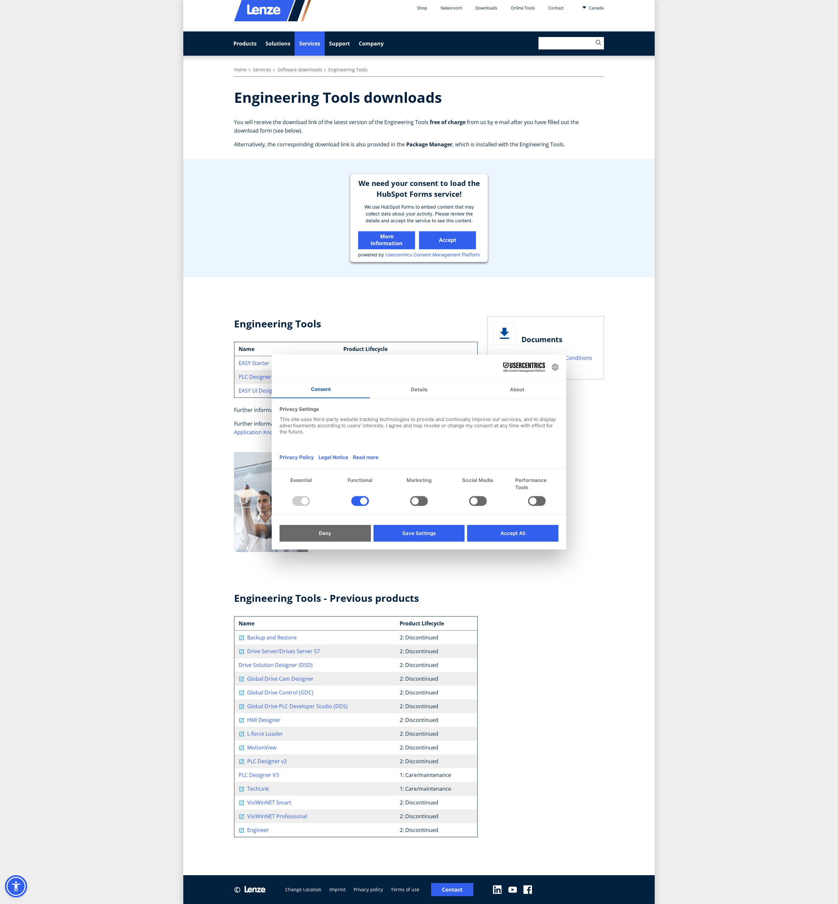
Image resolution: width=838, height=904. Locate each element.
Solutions (277, 43)
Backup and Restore (272, 637)
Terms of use (405, 889)
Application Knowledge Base (268, 432)
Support (339, 43)
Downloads (486, 8)
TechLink (258, 788)
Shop (422, 8)
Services (309, 43)
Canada (596, 8)
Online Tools (523, 8)
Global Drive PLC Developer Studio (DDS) (297, 706)
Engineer (258, 830)
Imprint (337, 889)
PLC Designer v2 (267, 761)
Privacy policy (368, 889)
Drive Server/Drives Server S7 (283, 651)
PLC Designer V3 (259, 775)
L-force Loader (265, 733)
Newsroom (451, 8)
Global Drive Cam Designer (280, 678)
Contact (556, 8)
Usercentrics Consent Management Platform (432, 254)
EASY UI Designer (260, 390)
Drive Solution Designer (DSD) (276, 665)
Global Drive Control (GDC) (280, 692)
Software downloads (300, 69)
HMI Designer (264, 720)
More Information (387, 240)
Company (371, 43)
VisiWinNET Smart (269, 802)
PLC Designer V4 (259, 376)
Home (240, 69)
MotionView (261, 747)
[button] (16, 886)
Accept (447, 240)
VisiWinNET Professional (277, 816)
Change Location (303, 889)
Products (245, 43)
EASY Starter (254, 363)
